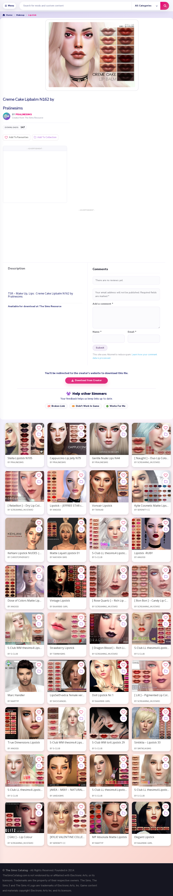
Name (97, 331)
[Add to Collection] (39, 434)
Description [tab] (16, 268)
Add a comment (103, 303)
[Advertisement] (35, 176)
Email (132, 331)
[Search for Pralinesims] (6, 116)
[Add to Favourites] (38, 427)
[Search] (164, 6)
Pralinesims (24, 114)
